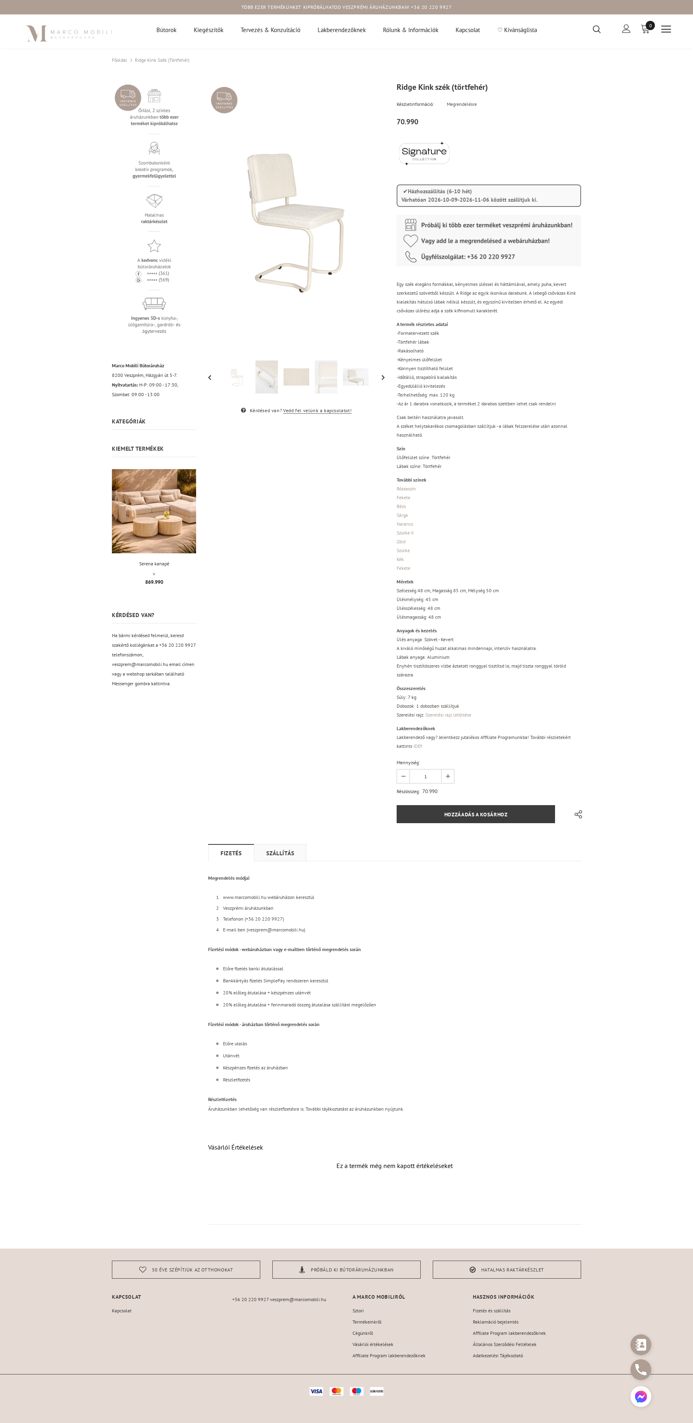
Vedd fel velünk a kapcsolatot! (317, 410)
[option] (296, 216)
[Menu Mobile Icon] (666, 29)
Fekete (403, 497)
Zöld (401, 541)
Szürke (403, 550)
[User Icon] (626, 28)
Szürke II (405, 533)
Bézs (401, 506)
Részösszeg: (408, 791)
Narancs (405, 524)
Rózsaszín (406, 489)
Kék (400, 559)
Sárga (402, 515)
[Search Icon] (602, 29)
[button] (640, 1397)
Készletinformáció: (415, 104)
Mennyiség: (408, 762)
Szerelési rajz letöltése (448, 715)
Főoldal (119, 60)
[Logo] (69, 33)
